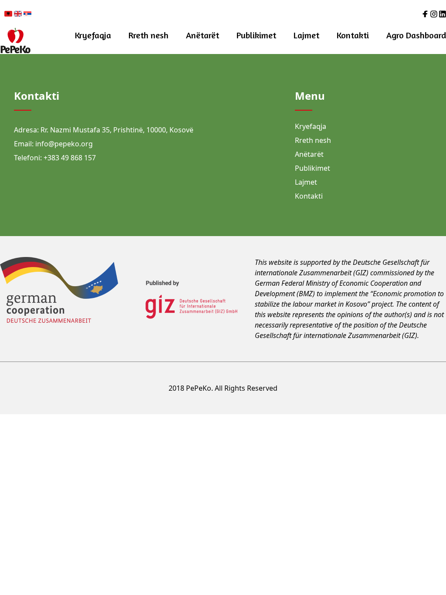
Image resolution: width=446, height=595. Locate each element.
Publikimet (256, 35)
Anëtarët (202, 35)
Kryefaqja (93, 35)
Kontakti (353, 35)
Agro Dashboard (416, 35)
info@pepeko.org (64, 144)
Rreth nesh (148, 35)
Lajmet (306, 35)
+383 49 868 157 (70, 157)
